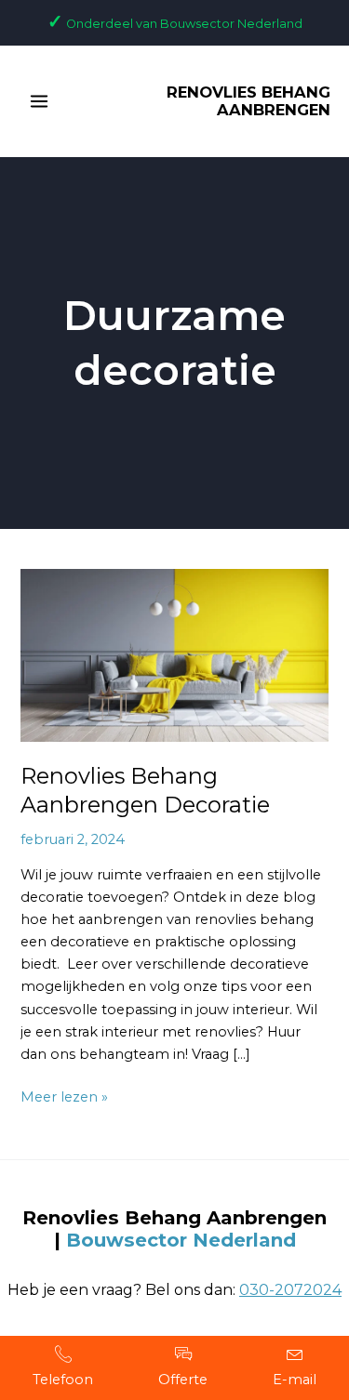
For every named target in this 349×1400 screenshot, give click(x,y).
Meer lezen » (64, 1095)
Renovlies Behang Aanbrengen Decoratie (145, 790)
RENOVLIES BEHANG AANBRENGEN (248, 101)
